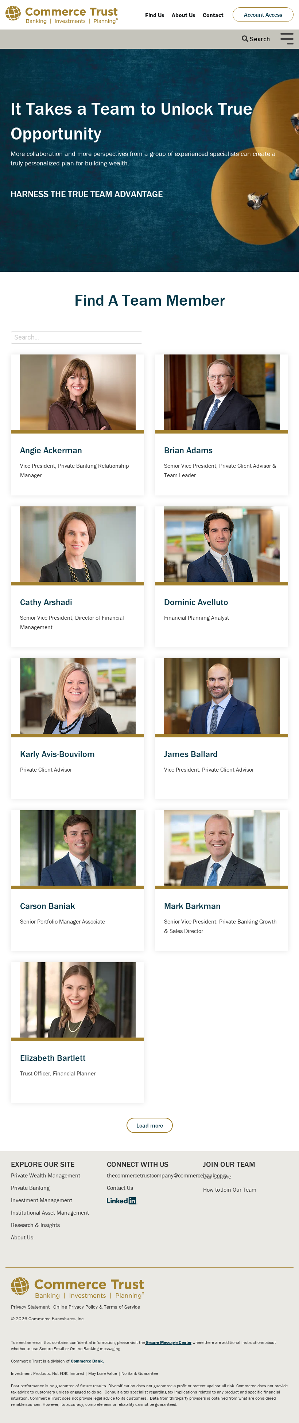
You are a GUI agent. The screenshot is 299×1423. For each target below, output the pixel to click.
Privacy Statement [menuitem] (30, 1307)
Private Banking (30, 1187)
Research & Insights (35, 1224)
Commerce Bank (87, 1361)
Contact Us (120, 1187)
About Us (22, 1237)
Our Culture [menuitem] (217, 1176)
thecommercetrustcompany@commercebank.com (167, 1175)
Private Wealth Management (45, 1175)
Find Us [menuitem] (154, 15)
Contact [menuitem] (213, 15)
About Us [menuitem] (183, 15)
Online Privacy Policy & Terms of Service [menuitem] (96, 1307)
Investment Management (41, 1200)
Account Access (263, 14)
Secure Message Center (168, 1342)
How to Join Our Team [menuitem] (229, 1189)
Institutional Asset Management (50, 1212)
